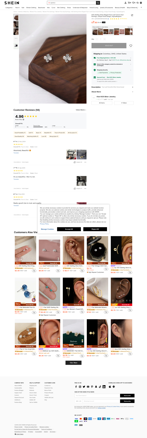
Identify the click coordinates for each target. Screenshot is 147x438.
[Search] (98, 3)
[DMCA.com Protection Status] (80, 425)
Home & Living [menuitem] (94, 7)
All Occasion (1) (72, 132)
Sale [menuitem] (23, 7)
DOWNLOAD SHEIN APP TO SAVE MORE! (120, 383)
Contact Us (47, 385)
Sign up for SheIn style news (84, 392)
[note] (25, 263)
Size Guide (33, 397)
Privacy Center (18, 427)
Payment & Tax (48, 388)
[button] (137, 3)
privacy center (102, 408)
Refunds (32, 390)
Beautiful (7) (47, 132)
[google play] (113, 387)
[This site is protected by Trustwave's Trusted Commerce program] (76, 425)
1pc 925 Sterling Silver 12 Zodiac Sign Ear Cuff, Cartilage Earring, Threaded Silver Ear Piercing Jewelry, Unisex (121, 307)
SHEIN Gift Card (48, 397)
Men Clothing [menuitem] (61, 7)
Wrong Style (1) (54, 136)
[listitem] (95, 31)
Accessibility (38, 431)
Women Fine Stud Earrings (63, 11)
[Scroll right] (141, 7)
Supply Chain (18, 392)
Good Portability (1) (20, 132)
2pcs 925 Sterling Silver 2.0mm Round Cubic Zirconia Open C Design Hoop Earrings (121, 349)
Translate (16, 153)
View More (73, 363)
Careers (16, 395)
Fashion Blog (18, 402)
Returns (32, 388)
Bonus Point (47, 390)
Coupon (46, 395)
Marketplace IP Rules (20, 431)
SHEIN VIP (32, 400)
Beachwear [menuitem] (41, 7)
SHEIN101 (17, 400)
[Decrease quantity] (97, 39)
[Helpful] (75, 162)
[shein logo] (11, 3)
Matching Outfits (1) (32, 136)
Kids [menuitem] (48, 7)
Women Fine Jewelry (36, 11)
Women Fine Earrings (48, 11)
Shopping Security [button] (102, 70)
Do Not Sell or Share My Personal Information (26, 429)
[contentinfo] (104, 420)
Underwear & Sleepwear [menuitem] (80, 7)
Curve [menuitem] (53, 7)
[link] (129, 2)
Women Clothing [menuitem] (31, 7)
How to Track (33, 395)
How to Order (33, 392)
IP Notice (30, 431)
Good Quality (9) (19, 136)
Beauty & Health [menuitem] (120, 7)
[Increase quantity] (104, 39)
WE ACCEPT (78, 415)
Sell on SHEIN (33, 402)
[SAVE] (131, 45)
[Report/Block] (85, 162)
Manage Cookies (44, 427)
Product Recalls (48, 392)
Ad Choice (53, 431)
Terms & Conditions (46, 429)
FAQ (45, 400)
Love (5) (44, 136)
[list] (90, 386)
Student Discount (19, 397)
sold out (109, 46)
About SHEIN (18, 385)
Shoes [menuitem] (69, 7)
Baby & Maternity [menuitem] (132, 7)
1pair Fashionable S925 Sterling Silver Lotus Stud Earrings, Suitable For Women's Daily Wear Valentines (49, 266)
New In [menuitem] (17, 7)
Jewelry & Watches (23, 11)
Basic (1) (38, 132)
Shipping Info (33, 385)
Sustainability (18, 388)
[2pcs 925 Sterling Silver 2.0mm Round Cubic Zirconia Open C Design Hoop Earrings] (121, 333)
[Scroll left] (139, 7)
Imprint (46, 431)
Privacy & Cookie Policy (113, 406)
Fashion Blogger (19, 390)
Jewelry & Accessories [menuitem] (106, 7)
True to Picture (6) (60, 132)
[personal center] (125, 3)
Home (15, 11)
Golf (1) (31, 132)
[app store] (109, 387)
